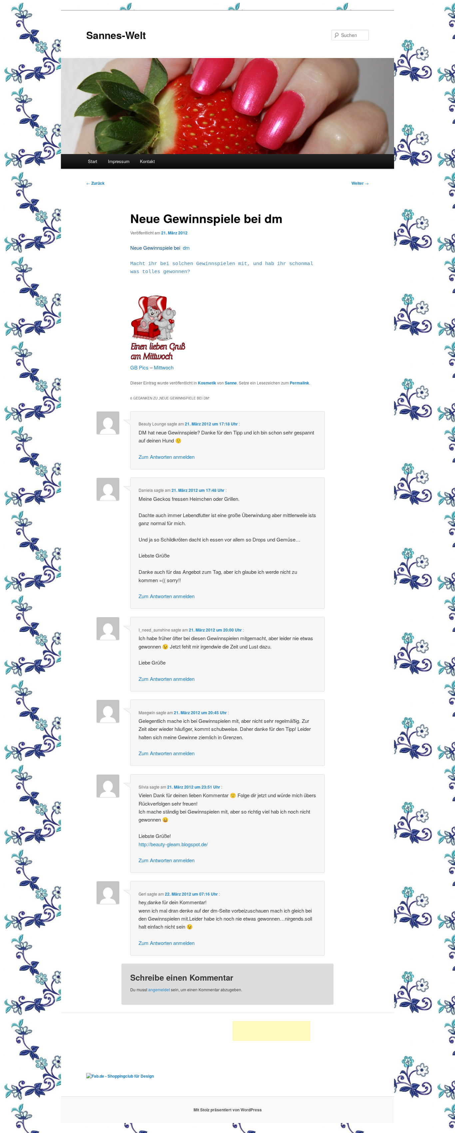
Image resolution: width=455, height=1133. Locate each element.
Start (92, 161)
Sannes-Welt (116, 35)
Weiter (360, 183)
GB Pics (139, 367)
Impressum (119, 161)
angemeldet (159, 989)
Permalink (299, 383)
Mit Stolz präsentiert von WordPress (228, 1110)
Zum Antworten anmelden (167, 456)
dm (186, 247)
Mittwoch (164, 367)
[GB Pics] (158, 358)
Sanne (231, 383)
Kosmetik (207, 383)
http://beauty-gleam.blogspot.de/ (173, 844)
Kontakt (147, 161)
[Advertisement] (271, 1031)
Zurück (95, 183)
